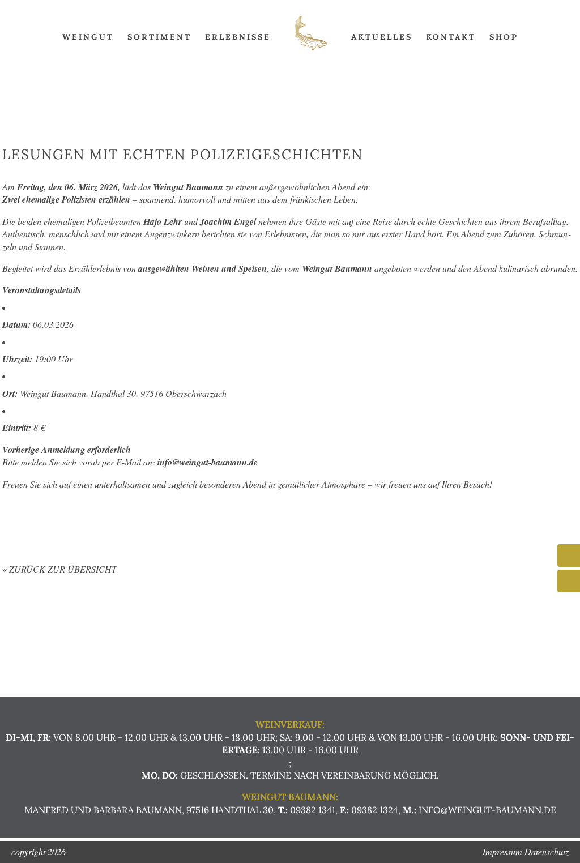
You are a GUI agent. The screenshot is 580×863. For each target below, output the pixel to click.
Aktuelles (381, 37)
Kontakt (451, 37)
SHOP (503, 37)
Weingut (88, 37)
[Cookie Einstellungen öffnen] (25, 848)
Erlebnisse (238, 37)
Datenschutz (546, 851)
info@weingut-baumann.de (487, 809)
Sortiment (159, 37)
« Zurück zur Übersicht (59, 569)
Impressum (502, 851)
